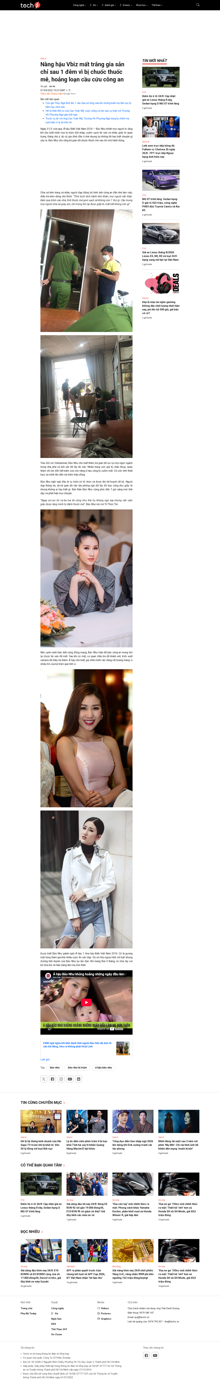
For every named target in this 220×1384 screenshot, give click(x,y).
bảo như (55, 1067)
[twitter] (43, 1079)
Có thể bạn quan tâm (42, 1165)
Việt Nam (71, 1266)
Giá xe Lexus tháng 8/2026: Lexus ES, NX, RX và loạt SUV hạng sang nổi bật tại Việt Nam (160, 256)
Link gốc (45, 1059)
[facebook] (52, 1079)
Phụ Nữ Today (28, 1313)
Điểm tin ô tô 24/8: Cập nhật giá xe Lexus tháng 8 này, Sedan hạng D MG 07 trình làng (160, 100)
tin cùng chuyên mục (42, 1102)
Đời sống (116, 1266)
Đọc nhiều (31, 1232)
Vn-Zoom (56, 1334)
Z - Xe (93, 5)
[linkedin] (78, 1079)
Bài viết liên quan (49, 99)
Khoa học (141, 5)
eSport (145, 298)
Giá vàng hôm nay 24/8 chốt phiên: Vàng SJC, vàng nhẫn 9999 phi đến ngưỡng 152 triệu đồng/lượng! (132, 1274)
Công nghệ (78, 5)
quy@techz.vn (141, 1317)
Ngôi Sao (56, 1318)
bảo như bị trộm (77, 1067)
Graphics (106, 1318)
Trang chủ (26, 1308)
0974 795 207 (155, 1321)
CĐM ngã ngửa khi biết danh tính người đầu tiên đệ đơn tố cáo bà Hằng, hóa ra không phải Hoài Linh (77, 1045)
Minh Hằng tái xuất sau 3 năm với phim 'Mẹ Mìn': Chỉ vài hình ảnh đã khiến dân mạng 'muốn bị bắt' (178, 1145)
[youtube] (70, 1079)
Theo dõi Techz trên (51, 93)
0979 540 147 (146, 1312)
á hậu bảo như (103, 1067)
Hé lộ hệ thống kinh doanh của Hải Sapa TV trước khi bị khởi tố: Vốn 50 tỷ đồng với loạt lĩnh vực (41, 1145)
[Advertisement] (86, 168)
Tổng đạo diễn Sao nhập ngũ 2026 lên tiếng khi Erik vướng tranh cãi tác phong (132, 1145)
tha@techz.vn (172, 1321)
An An (52, 86)
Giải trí (43, 58)
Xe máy (70, 1200)
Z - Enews (125, 5)
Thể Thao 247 (59, 1329)
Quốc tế (145, 141)
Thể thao (156, 5)
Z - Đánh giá (108, 5)
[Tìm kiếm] (195, 5)
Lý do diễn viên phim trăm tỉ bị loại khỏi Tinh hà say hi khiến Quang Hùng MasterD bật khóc (87, 1145)
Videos (105, 1308)
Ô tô (144, 92)
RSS (53, 1324)
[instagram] (61, 1079)
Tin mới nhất (154, 60)
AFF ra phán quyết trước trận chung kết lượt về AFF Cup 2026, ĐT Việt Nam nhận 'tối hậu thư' (86, 1274)
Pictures (106, 1313)
